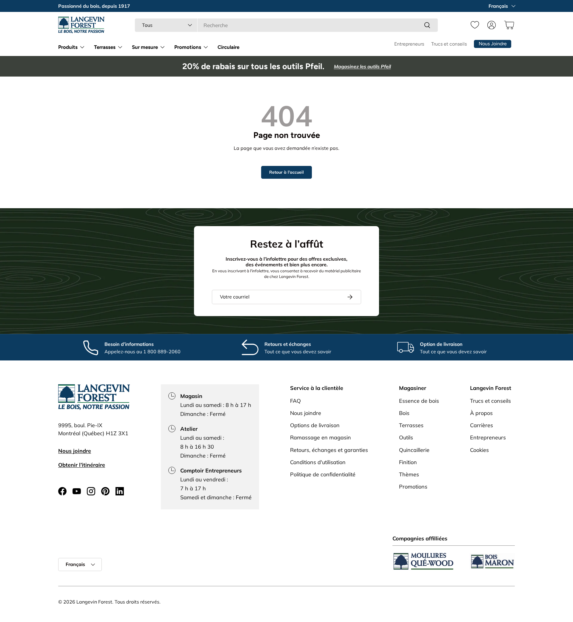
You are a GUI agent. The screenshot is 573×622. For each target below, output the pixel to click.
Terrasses (104, 47)
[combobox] (286, 25)
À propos (481, 413)
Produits (68, 47)
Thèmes (409, 474)
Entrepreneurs (409, 44)
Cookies (479, 450)
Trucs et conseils (449, 44)
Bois (404, 413)
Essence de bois (419, 400)
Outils (406, 437)
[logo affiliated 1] (423, 561)
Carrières (481, 425)
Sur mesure (145, 47)
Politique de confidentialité (322, 474)
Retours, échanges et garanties (329, 450)
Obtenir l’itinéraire (81, 464)
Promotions (187, 47)
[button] (508, 25)
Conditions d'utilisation (318, 462)
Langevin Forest (94, 602)
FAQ (295, 400)
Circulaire (228, 47)
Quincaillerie (414, 450)
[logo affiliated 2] (492, 561)
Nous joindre (74, 450)
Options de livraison (315, 425)
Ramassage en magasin (320, 437)
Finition (408, 462)
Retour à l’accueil (286, 172)
